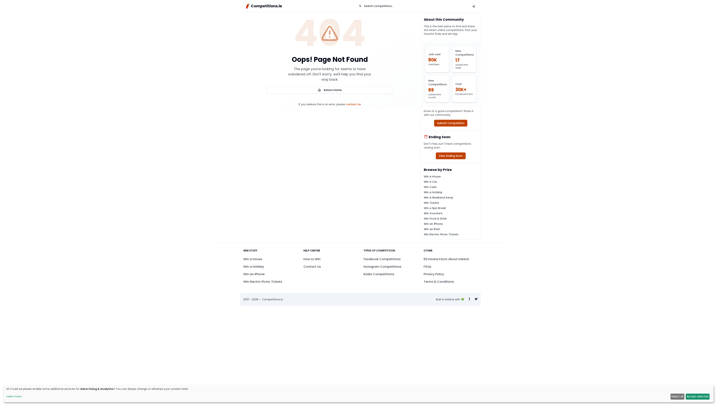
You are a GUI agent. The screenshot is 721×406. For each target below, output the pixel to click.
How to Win (312, 259)
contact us (353, 104)
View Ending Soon (451, 156)
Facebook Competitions (382, 259)
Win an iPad (432, 229)
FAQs (427, 266)
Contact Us (312, 266)
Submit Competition (450, 123)
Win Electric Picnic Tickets (441, 234)
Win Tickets (431, 203)
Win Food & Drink (435, 218)
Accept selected (697, 396)
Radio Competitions (379, 274)
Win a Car (430, 182)
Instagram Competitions (382, 266)
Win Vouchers (433, 213)
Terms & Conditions (439, 282)
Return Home (333, 90)
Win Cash (430, 187)
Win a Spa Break (435, 208)
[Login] (473, 6)
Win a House (432, 176)
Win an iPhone (433, 224)
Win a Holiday (433, 192)
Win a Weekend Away (438, 197)
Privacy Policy (434, 274)
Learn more (13, 396)
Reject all (677, 396)
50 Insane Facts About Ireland (446, 259)
